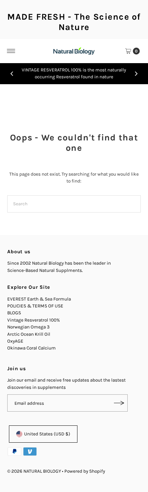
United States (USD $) (47, 433)
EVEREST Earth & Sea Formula (39, 299)
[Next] (136, 73)
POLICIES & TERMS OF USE (35, 305)
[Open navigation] (11, 51)
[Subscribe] (119, 403)
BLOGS (14, 312)
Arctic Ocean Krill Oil (28, 334)
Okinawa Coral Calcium (31, 348)
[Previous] (12, 73)
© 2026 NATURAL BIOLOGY (34, 471)
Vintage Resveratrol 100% (33, 320)
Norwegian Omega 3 (28, 326)
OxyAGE (15, 341)
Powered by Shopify (84, 471)
